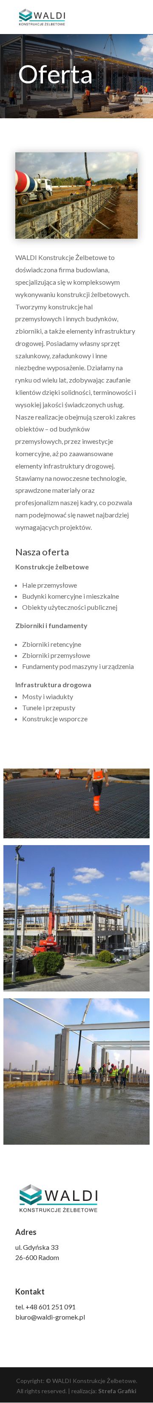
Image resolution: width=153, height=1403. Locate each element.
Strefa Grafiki (117, 1390)
